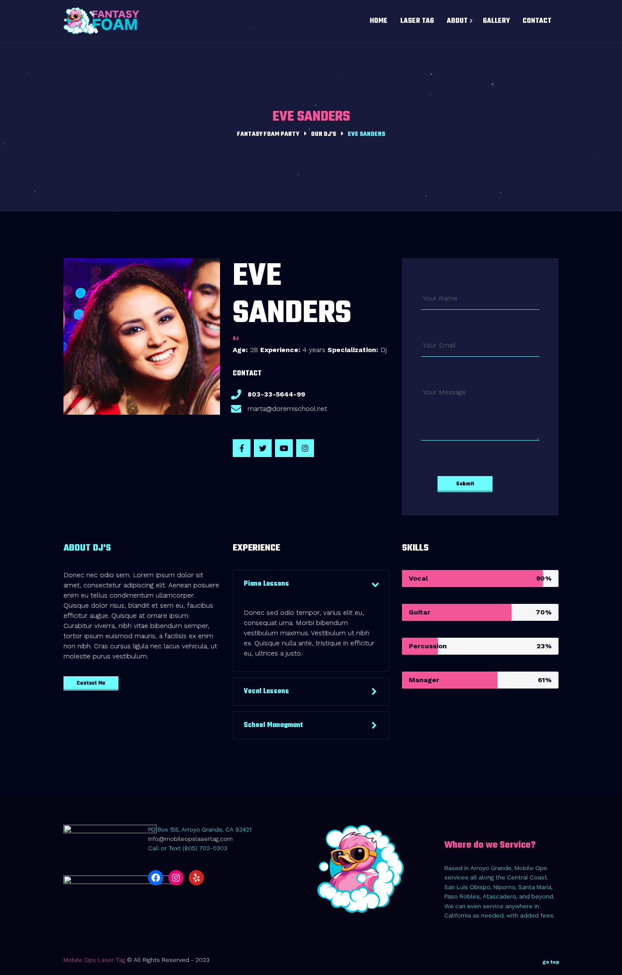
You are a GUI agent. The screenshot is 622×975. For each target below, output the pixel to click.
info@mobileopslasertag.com (190, 838)
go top (550, 962)
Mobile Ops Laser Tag (94, 959)
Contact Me (91, 683)
